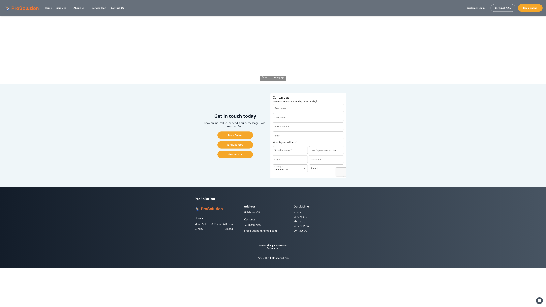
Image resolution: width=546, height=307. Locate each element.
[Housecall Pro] (279, 257)
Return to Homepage (273, 77)
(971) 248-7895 (252, 224)
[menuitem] (48, 8)
